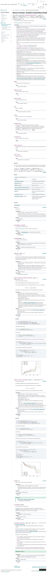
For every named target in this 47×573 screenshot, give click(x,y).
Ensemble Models (4, 15)
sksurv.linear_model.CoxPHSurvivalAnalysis (6, 28)
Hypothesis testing (4, 18)
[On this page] (45, 4)
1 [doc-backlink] (14, 165)
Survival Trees (3, 40)
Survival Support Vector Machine (5, 38)
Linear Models (22, 10)
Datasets (2, 14)
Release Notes (33, 4)
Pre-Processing (3, 36)
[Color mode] (44, 4)
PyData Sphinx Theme (40, 570)
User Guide (21, 4)
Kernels (2, 21)
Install (19, 3)
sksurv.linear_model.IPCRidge (6, 30)
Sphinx (7, 571)
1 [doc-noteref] (22, 22)
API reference (25, 4)
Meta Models (3, 32)
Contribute (29, 3)
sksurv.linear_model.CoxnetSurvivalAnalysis (6, 25)
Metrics (2, 33)
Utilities (2, 41)
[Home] (13, 10)
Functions (2, 17)
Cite (36, 3)
